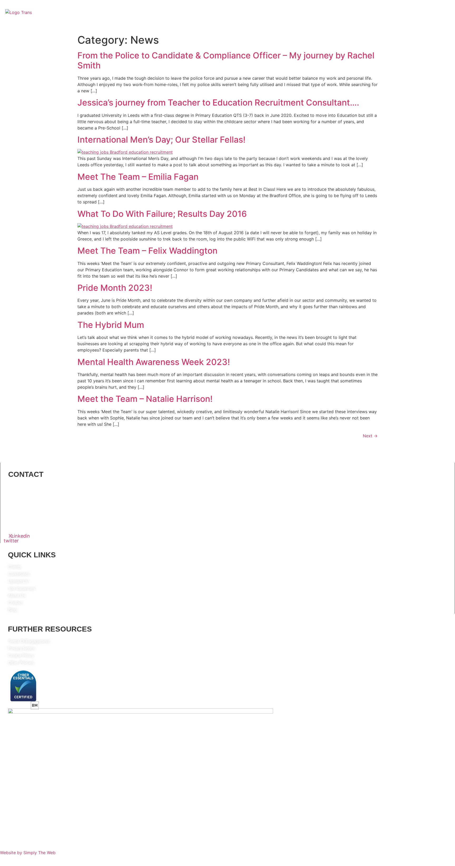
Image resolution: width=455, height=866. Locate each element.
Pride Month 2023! (114, 288)
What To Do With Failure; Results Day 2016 (162, 214)
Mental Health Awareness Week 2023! (153, 362)
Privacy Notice (21, 648)
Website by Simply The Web (28, 852)
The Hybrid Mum (110, 325)
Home (140, 25)
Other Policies (21, 662)
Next (370, 435)
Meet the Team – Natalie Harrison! (144, 399)
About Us (162, 25)
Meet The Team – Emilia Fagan (138, 177)
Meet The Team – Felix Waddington (147, 251)
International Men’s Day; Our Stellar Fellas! (161, 139)
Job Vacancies (243, 25)
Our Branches (277, 25)
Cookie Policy (21, 655)
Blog (327, 25)
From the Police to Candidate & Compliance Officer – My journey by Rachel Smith (225, 60)
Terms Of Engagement (29, 641)
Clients (185, 25)
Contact (308, 25)
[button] (279, 25)
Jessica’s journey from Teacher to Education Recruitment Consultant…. (218, 102)
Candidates (210, 25)
